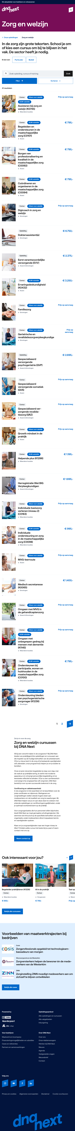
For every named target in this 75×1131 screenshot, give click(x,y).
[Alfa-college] (8, 1026)
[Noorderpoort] (8, 1022)
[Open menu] (71, 9)
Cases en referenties (10, 1044)
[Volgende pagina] (70, 724)
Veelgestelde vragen (46, 1054)
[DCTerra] (6, 1018)
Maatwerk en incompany (11, 1037)
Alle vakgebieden (45, 1019)
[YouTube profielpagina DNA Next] (14, 1083)
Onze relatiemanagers (47, 1040)
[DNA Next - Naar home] (10, 9)
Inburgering (43, 1023)
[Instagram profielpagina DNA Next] (5, 1083)
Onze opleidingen (11, 37)
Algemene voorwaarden (28, 1094)
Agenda (42, 1051)
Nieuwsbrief (43, 1057)
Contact (42, 1061)
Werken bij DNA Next (47, 1044)
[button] (67, 857)
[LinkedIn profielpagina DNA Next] (31, 1083)
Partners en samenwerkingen (13, 1047)
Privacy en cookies (9, 1094)
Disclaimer (45, 1094)
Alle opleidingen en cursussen (50, 1016)
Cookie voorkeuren (60, 1094)
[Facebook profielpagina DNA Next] (22, 1083)
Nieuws (41, 1047)
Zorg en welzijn (28, 37)
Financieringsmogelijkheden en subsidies (18, 1040)
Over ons (42, 1037)
